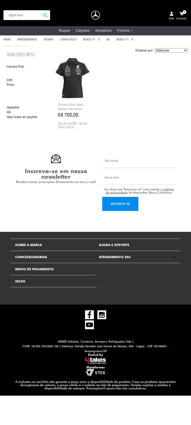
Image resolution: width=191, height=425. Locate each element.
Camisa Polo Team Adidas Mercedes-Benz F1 (70, 109)
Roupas (64, 30)
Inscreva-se (120, 204)
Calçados (83, 30)
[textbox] (26, 15)
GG (108, 39)
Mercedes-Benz (27, 39)
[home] (95, 15)
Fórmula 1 (124, 30)
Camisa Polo (68, 39)
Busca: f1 (89, 39)
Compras (181, 15)
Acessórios (103, 30)
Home (6, 39)
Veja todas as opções (22, 117)
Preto (10, 85)
